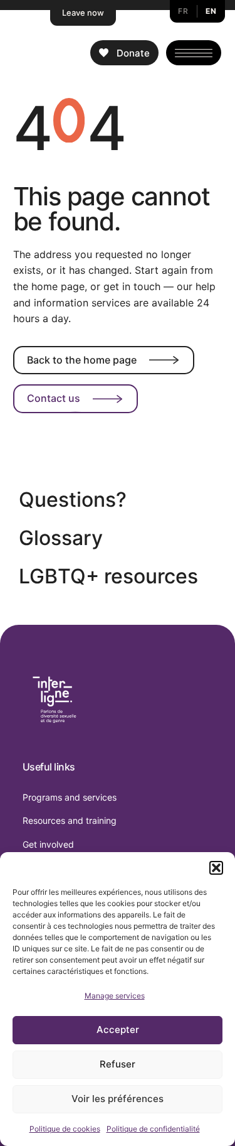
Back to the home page (82, 360)
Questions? (73, 500)
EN (211, 11)
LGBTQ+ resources (108, 576)
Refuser (117, 1064)
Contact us (53, 398)
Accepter (118, 1029)
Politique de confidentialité (153, 1128)
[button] (216, 868)
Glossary (61, 538)
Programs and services (70, 797)
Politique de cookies (64, 1128)
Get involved (48, 844)
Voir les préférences (117, 1099)
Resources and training (70, 820)
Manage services (115, 995)
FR (183, 11)
